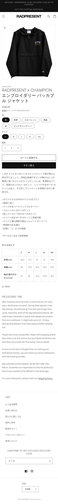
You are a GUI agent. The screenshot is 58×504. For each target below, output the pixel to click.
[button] (3, 16)
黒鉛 (46, 120)
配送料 (4, 110)
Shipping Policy (45, 378)
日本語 (27, 489)
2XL (39, 136)
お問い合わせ (11, 410)
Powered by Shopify (35, 499)
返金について (11, 441)
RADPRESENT (25, 499)
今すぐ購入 (29, 165)
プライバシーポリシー (15, 435)
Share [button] (7, 286)
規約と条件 (10, 422)
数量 (4, 143)
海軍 (16, 120)
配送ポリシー (11, 428)
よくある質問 (11, 404)
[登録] (49, 461)
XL (30, 136)
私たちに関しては (13, 416)
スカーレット (31, 120)
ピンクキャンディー (23, 126)
